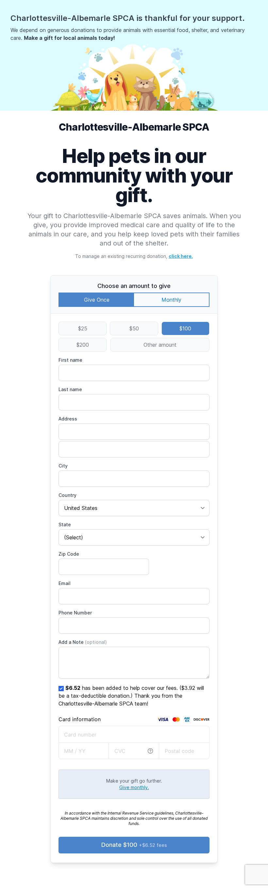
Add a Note (83, 642)
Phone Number (75, 612)
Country (67, 495)
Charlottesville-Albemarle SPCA (134, 127)
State (65, 524)
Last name (70, 389)
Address (68, 418)
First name (70, 360)
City (63, 465)
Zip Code (69, 554)
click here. (181, 256)
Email (65, 583)
